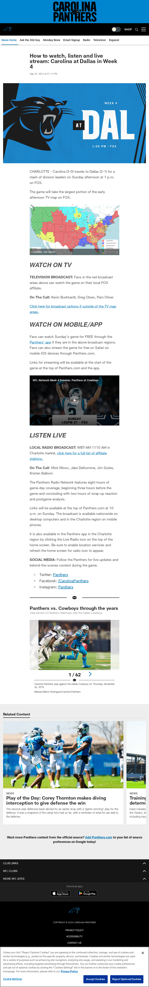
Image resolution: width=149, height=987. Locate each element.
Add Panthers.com (98, 837)
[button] (74, 400)
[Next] (90, 674)
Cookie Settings (12, 978)
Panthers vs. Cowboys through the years (74, 608)
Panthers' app (40, 342)
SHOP (128, 29)
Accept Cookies (95, 979)
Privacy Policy (74, 930)
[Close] (143, 953)
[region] (74, 967)
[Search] (136, 29)
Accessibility (74, 936)
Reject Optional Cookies (126, 979)
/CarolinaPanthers (73, 580)
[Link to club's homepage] (7, 28)
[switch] (116, 29)
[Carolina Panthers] (74, 911)
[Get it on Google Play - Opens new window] (87, 895)
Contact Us (74, 942)
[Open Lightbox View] (74, 659)
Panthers (60, 574)
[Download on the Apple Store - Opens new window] (60, 893)
